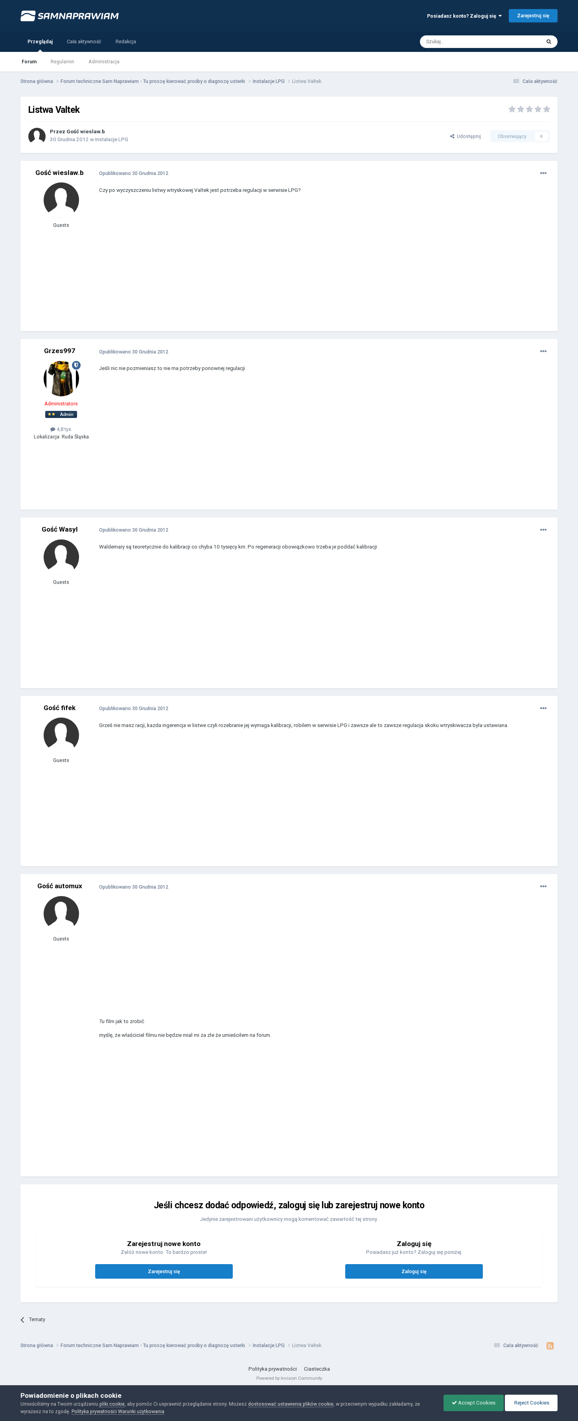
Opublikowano (133, 173)
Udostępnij (468, 136)
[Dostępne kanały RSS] (550, 1346)
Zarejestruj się (533, 15)
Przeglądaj (40, 41)
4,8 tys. (63, 429)
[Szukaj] (549, 41)
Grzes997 (59, 351)
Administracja (104, 61)
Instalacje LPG (111, 139)
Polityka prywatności (273, 1369)
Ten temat (520, 41)
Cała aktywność (84, 41)
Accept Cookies (476, 1403)
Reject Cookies (531, 1403)
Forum (29, 61)
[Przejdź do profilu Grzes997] (61, 378)
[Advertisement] (242, 268)
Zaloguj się (414, 1271)
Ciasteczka (317, 1369)
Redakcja (126, 41)
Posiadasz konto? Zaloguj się (463, 16)
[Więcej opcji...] (543, 173)
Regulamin (62, 61)
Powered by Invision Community (289, 1378)
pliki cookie (112, 1404)
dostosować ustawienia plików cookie (290, 1404)
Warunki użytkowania (141, 1411)
